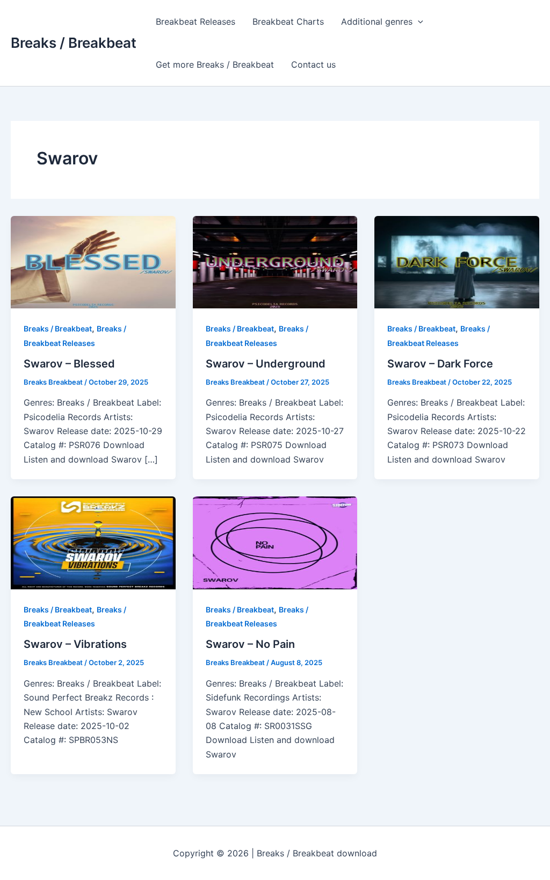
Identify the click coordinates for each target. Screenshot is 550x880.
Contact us (313, 64)
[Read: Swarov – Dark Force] (456, 261)
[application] (417, 21)
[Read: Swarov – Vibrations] (93, 542)
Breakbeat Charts (288, 21)
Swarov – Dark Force (440, 363)
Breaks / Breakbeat (73, 42)
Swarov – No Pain (250, 644)
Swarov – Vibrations (75, 644)
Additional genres (376, 21)
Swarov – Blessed (69, 363)
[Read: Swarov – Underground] (275, 261)
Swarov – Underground (265, 363)
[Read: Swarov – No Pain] (275, 542)
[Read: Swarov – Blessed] (93, 261)
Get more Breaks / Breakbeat (215, 64)
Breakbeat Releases (195, 21)
